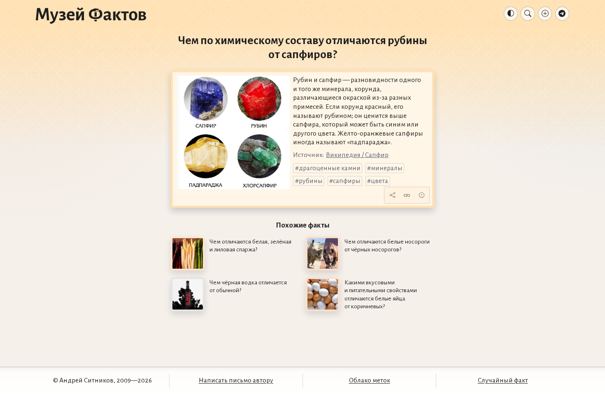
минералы (387, 168)
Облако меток (369, 380)
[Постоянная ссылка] (407, 195)
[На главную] (91, 15)
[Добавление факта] (545, 14)
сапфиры (347, 181)
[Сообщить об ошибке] (421, 195)
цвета (379, 181)
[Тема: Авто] (511, 14)
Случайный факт (503, 380)
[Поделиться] (392, 195)
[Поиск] (528, 14)
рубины (311, 181)
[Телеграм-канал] (562, 14)
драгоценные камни (330, 168)
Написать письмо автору (236, 380)
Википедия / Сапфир (357, 155)
